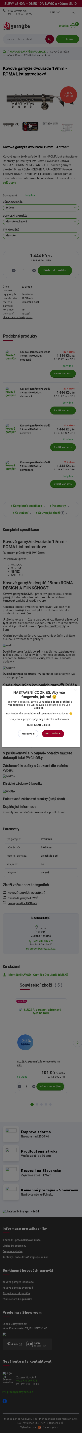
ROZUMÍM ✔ (53, 733)
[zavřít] (75, 690)
